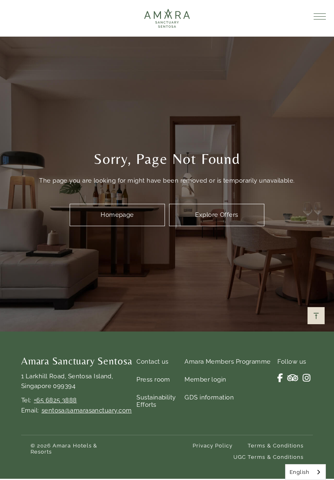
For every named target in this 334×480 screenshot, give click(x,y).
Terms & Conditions (275, 446)
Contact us (152, 361)
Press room (153, 379)
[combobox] (305, 472)
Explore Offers (216, 214)
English (299, 472)
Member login (205, 379)
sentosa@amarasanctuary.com (87, 410)
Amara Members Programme (227, 361)
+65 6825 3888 (55, 400)
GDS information (209, 397)
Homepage (117, 214)
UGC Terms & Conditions (268, 457)
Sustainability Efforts (156, 401)
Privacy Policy (213, 446)
